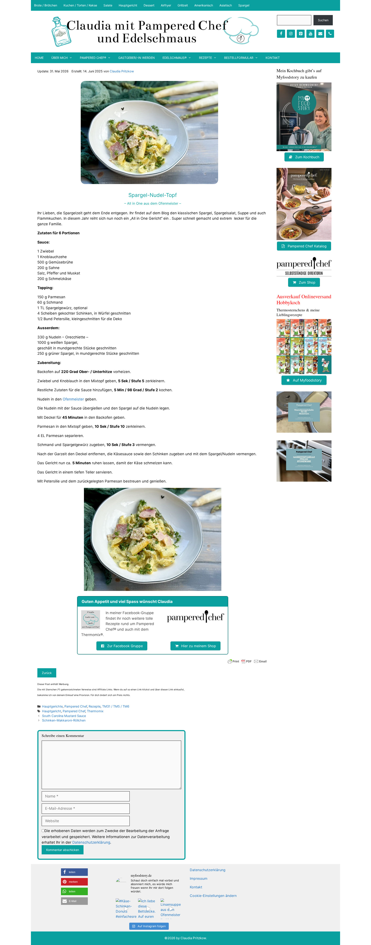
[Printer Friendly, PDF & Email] (247, 661)
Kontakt (273, 57)
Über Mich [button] (59, 57)
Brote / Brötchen (45, 5)
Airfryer (166, 5)
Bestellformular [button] (238, 57)
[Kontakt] (320, 34)
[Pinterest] (301, 34)
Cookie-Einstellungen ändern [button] (213, 895)
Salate (107, 5)
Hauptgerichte (52, 706)
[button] (74, 872)
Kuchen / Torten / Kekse (80, 5)
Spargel (243, 5)
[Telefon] (330, 34)
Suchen (323, 20)
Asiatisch (225, 5)
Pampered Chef (75, 706)
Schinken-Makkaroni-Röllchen (63, 720)
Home (39, 57)
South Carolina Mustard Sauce (64, 716)
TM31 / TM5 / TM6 (115, 706)
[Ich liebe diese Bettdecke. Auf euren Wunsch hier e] (148, 908)
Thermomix (95, 711)
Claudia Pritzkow (122, 71)
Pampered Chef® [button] (93, 57)
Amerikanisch (203, 5)
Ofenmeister (73, 399)
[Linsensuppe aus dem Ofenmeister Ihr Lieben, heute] (171, 908)
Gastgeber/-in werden (136, 57)
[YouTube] (310, 34)
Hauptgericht (128, 5)
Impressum (198, 878)
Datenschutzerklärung (91, 842)
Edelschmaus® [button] (175, 57)
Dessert (149, 5)
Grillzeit (183, 5)
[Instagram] (291, 34)
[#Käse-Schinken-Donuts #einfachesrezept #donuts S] (126, 908)
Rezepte (94, 706)
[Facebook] (281, 34)
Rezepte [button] (205, 57)
